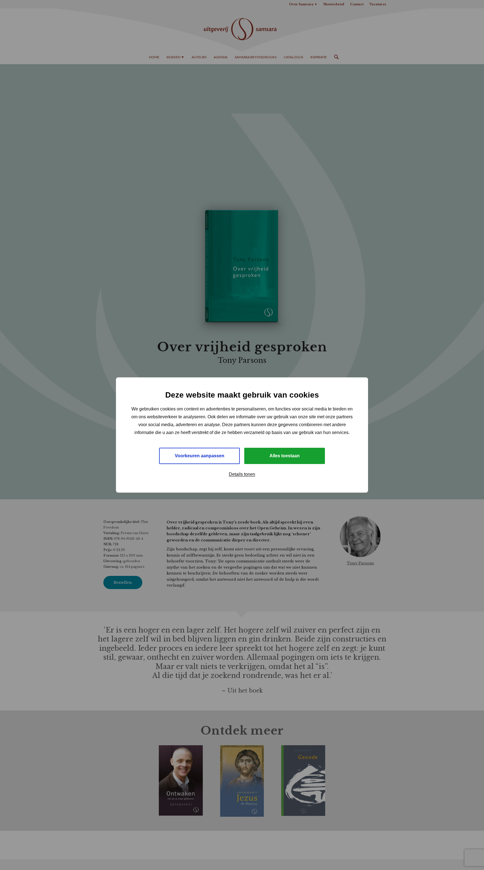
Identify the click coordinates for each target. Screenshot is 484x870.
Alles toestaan (284, 455)
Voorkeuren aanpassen (199, 455)
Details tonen (242, 474)
